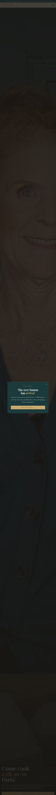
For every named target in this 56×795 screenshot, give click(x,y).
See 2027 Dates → (28, 407)
